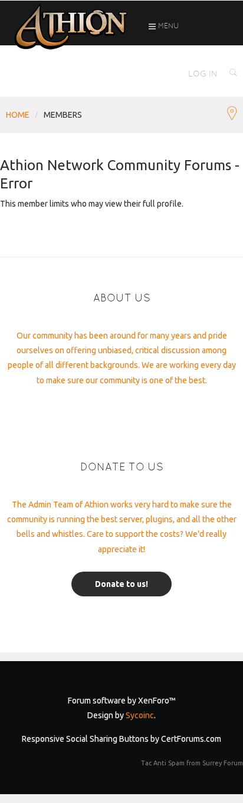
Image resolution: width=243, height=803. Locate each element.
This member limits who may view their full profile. (91, 203)
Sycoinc (140, 715)
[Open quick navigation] (232, 114)
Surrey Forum (222, 762)
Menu (167, 26)
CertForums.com (191, 739)
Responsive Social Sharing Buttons (85, 739)
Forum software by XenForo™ (122, 700)
